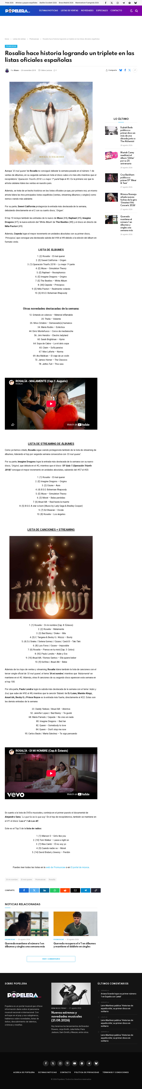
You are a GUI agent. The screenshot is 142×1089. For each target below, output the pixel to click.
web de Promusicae (55, 867)
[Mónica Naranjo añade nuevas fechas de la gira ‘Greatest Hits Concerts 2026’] (111, 197)
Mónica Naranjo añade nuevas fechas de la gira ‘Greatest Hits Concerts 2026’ (128, 200)
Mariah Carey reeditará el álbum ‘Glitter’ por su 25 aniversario (127, 158)
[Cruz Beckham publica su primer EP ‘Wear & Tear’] (111, 177)
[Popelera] (18, 11)
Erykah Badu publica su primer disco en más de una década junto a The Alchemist (127, 135)
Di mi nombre (12, 879)
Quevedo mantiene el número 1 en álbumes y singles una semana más (25, 945)
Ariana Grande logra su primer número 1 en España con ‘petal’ (118, 995)
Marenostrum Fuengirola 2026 (87, 3)
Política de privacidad (86, 1072)
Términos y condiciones (116, 1072)
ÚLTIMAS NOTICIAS (48, 11)
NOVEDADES (87, 11)
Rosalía (52, 879)
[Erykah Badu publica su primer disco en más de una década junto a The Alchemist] (111, 130)
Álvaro (16, 70)
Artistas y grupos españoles (26, 3)
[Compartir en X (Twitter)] (129, 70)
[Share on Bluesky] (121, 70)
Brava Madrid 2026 (66, 3)
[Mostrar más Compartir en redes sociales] (135, 70)
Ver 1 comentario (51, 959)
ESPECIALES (102, 11)
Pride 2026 (9, 3)
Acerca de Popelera (24, 1072)
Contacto (65, 1072)
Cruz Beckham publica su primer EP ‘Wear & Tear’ (128, 179)
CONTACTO (116, 11)
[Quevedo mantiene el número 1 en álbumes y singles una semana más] (27, 924)
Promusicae (11, 46)
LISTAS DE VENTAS (69, 11)
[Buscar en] (136, 11)
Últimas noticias (47, 1072)
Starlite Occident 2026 (48, 3)
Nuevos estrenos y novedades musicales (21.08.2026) (66, 1016)
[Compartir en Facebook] (125, 70)
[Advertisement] (71, 27)
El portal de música (80, 867)
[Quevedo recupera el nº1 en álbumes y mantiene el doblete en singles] (75, 924)
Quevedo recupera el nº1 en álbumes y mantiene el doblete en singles (75, 945)
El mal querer (26, 879)
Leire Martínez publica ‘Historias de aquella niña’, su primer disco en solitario (117, 1008)
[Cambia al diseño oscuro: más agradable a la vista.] (131, 10)
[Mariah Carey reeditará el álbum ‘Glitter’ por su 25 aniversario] (111, 155)
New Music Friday (59, 1008)
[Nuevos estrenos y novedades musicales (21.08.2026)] (71, 994)
